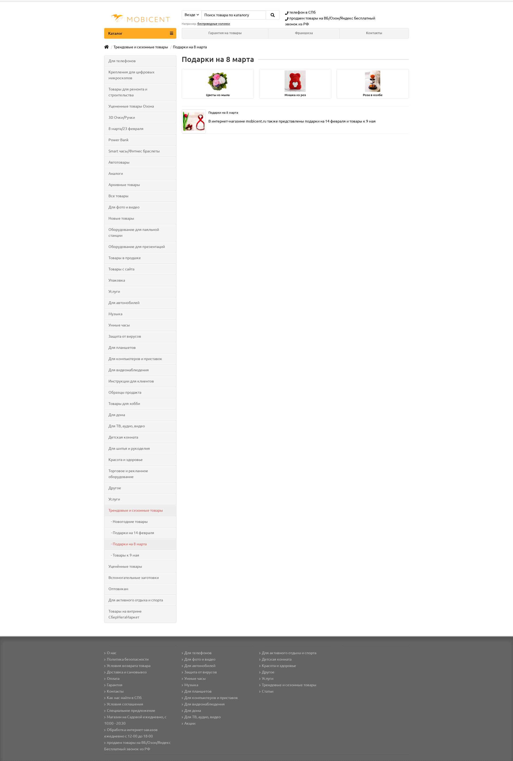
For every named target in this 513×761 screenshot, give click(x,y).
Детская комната (123, 437)
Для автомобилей (123, 303)
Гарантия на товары (225, 33)
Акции (189, 723)
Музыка (115, 314)
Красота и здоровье (125, 460)
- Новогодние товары (128, 521)
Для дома (116, 415)
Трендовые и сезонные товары (135, 510)
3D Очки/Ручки (121, 117)
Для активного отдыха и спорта (135, 600)
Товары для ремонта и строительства (127, 92)
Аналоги (115, 173)
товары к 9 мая (362, 121)
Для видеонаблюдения (128, 370)
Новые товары (121, 218)
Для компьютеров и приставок (135, 359)
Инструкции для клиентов (131, 381)
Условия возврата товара (128, 666)
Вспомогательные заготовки (133, 577)
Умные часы (119, 325)
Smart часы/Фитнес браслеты (134, 151)
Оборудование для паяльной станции (133, 232)
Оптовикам (118, 589)
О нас (111, 653)
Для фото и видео (123, 207)
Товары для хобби (124, 403)
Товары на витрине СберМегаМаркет (125, 614)
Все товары (118, 196)
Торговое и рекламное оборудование (128, 474)
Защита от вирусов (124, 336)
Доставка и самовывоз (127, 672)
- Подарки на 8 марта (127, 544)
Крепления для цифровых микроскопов (131, 75)
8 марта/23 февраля (125, 129)
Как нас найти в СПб (124, 698)
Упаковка (116, 280)
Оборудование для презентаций (136, 247)
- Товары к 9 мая (123, 555)
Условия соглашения (125, 704)
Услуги (114, 291)
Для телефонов (122, 61)
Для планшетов (122, 347)
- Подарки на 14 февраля (131, 533)
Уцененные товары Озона (131, 106)
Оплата (113, 678)
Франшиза (304, 33)
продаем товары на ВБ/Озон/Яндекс (321, 18)
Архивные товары (124, 185)
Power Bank (118, 140)
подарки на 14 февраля (325, 121)
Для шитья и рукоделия (129, 448)
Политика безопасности (128, 659)
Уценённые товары (125, 566)
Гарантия (114, 685)
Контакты (374, 33)
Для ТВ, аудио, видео (126, 426)
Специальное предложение (131, 710)
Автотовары (119, 162)
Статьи (267, 691)
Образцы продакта (124, 392)
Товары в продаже (124, 258)
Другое (114, 488)
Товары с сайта (121, 269)
